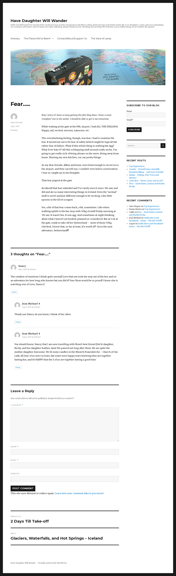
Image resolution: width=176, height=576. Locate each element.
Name (14, 446)
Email (14, 460)
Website (15, 473)
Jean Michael (16, 122)
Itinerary (15, 38)
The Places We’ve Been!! (37, 38)
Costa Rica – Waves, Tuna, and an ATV (146, 181)
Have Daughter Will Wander (39, 20)
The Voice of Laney (101, 38)
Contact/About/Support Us (72, 38)
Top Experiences (137, 166)
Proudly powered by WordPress (52, 563)
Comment (17, 405)
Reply (14, 292)
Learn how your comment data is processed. (79, 493)
